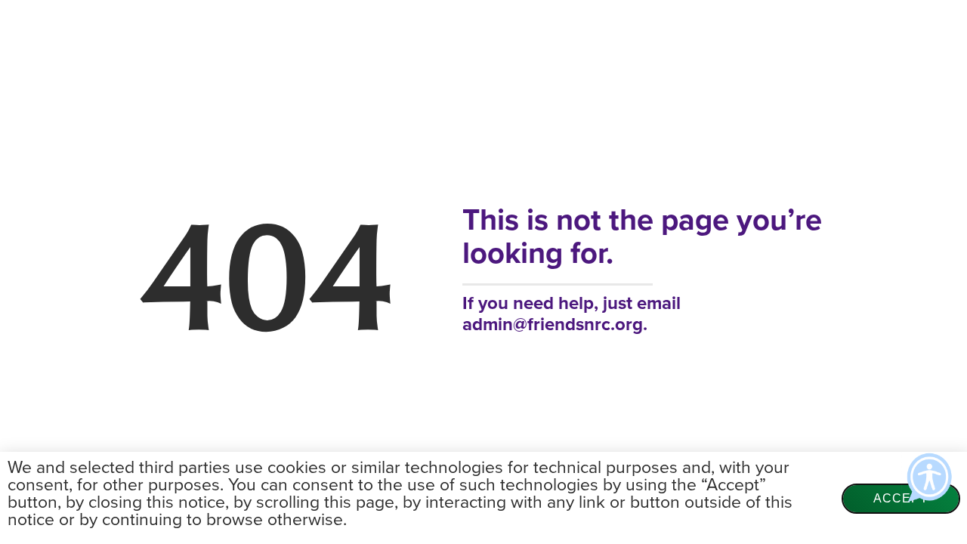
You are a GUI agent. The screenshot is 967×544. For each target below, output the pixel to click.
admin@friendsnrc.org (552, 324)
